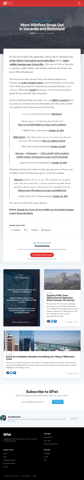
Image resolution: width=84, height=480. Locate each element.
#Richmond (57, 113)
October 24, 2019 (56, 130)
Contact (5, 467)
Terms (34, 476)
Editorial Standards (9, 460)
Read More (74, 418)
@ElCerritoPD (47, 153)
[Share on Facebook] (55, 321)
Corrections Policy (9, 463)
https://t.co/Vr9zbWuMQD (29, 124)
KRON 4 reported (60, 100)
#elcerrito (19, 153)
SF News (35, 21)
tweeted (32, 89)
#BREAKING (19, 137)
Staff (4, 457)
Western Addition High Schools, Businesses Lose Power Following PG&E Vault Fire (21, 300)
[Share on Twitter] (52, 321)
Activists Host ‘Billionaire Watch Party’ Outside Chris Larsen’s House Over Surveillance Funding (22, 310)
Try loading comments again (42, 255)
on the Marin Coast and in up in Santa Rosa (32, 60)
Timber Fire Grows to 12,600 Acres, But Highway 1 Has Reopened (21, 291)
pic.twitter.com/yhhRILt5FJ (54, 190)
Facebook (47, 453)
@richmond (37, 156)
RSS (45, 460)
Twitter (46, 457)
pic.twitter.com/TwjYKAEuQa (55, 156)
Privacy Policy (26, 476)
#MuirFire (18, 179)
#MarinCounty (24, 190)
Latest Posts (48, 437)
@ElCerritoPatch (61, 153)
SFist (7, 434)
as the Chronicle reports (32, 82)
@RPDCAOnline (23, 156)
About (5, 453)
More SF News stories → (22, 322)
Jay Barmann (46, 21)
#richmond (31, 153)
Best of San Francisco (51, 444)
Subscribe (57, 402)
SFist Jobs (47, 440)
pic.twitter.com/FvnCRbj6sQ (53, 124)
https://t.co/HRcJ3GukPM (53, 140)
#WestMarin (36, 190)
